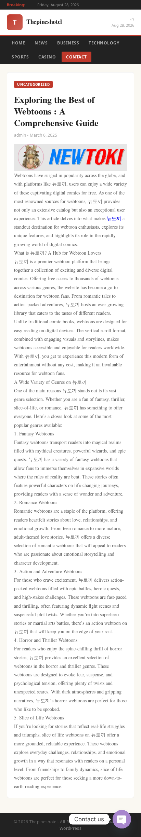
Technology (104, 43)
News (41, 43)
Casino (47, 57)
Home (18, 43)
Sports (20, 57)
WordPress (70, 828)
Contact (76, 57)
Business (68, 43)
